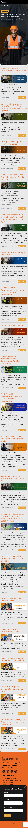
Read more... (21, 97)
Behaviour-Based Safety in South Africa (13, 253)
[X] (12, 771)
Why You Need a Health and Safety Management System (12, 438)
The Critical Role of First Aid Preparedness (14, 599)
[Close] (25, 787)
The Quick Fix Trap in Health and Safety (11, 142)
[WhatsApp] (16, 771)
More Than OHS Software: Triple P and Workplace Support (13, 558)
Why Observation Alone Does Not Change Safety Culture (12, 177)
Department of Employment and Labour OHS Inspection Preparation (12, 291)
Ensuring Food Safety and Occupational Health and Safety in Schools (13, 722)
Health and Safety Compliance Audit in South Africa (13, 70)
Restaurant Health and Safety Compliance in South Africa (14, 478)
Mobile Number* (10, 807)
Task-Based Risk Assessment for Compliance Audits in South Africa (11, 359)
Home (3, 5)
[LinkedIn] (8, 771)
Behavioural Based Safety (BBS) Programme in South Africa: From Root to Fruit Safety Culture (13, 517)
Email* (6, 800)
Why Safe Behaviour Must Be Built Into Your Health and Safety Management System (13, 218)
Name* (6, 792)
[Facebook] (4, 771)
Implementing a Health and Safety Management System (12, 688)
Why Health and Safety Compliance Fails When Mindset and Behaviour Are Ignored (14, 107)
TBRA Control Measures (12, 325)
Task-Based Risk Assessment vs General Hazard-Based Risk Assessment (12, 397)
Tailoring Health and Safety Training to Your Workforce (13, 659)
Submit (7, 815)
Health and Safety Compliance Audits (10, 630)
